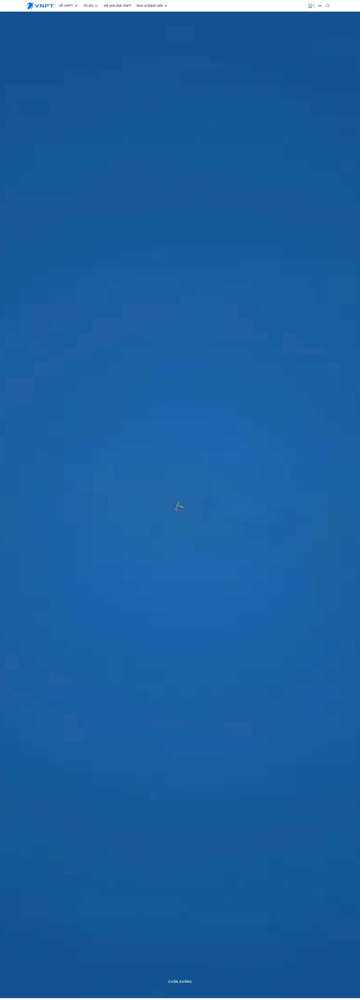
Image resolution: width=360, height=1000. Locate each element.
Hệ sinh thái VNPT (116, 6)
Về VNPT (65, 6)
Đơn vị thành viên (148, 6)
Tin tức (88, 6)
